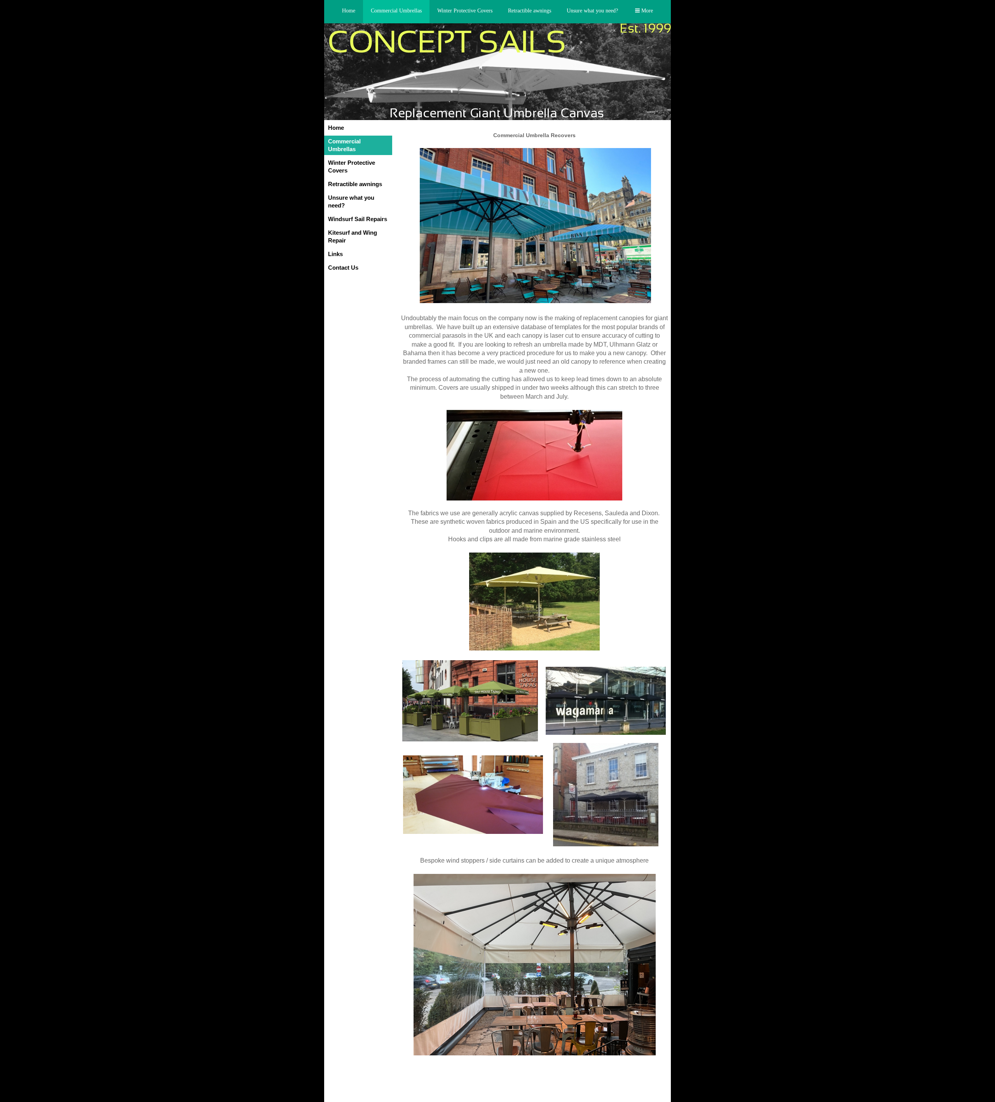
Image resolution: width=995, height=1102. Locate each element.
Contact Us (343, 267)
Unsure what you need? (592, 11)
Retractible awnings (529, 11)
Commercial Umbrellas (396, 11)
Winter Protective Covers (464, 11)
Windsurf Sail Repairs (357, 219)
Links (335, 254)
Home (348, 11)
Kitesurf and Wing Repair (352, 236)
